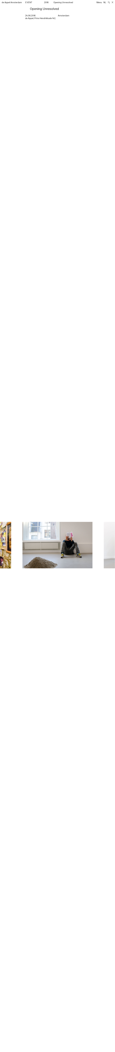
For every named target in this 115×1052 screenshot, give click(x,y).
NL (104, 2)
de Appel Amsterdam (12, 2)
